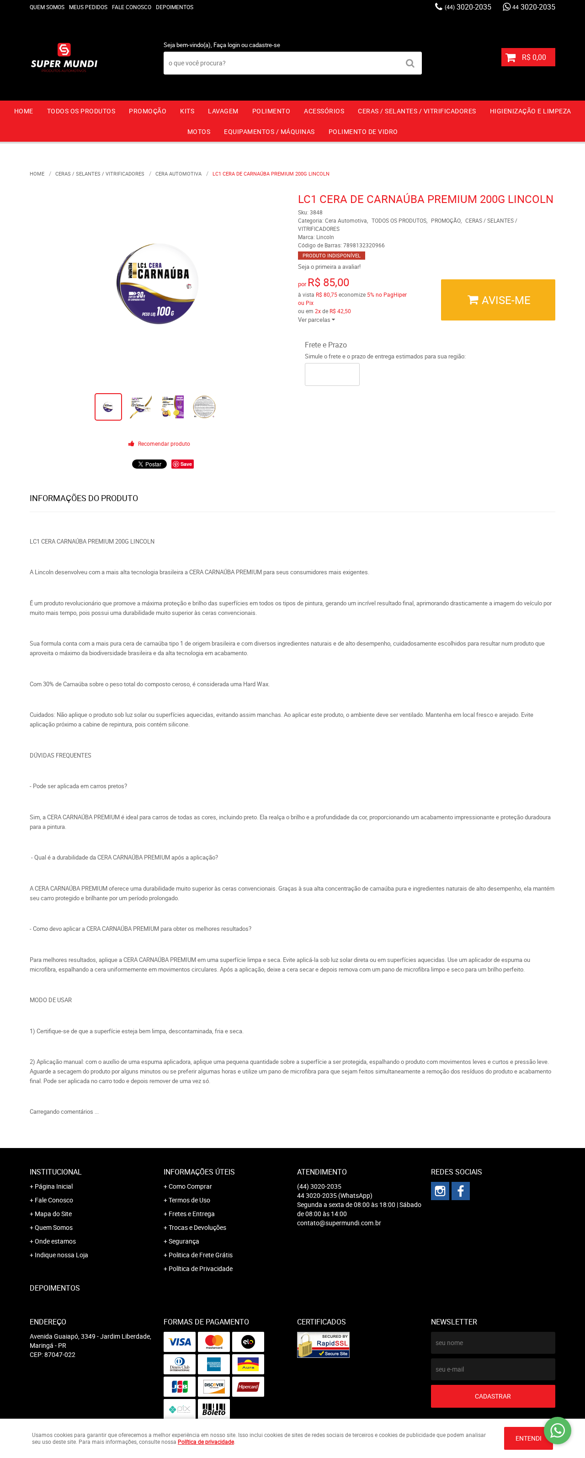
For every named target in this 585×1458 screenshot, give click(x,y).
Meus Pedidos (88, 7)
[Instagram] (440, 1191)
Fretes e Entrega (192, 1213)
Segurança (184, 1241)
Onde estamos (55, 1241)
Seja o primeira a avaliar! (329, 266)
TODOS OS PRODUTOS (81, 111)
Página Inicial (54, 1186)
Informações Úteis (199, 1172)
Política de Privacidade (201, 1268)
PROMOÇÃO (147, 111)
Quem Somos (47, 7)
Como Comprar (190, 1186)
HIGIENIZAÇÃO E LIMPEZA (530, 111)
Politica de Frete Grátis (201, 1254)
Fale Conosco (131, 7)
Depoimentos (174, 7)
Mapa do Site (53, 1213)
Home (23, 111)
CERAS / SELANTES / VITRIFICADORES (417, 111)
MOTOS (199, 131)
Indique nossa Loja (61, 1254)
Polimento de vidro (363, 131)
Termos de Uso (189, 1200)
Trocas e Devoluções (197, 1227)
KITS (187, 111)
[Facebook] (461, 1191)
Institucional (56, 1172)
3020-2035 (468, 7)
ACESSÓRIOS (324, 111)
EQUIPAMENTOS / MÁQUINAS (269, 131)
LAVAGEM (223, 111)
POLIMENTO (271, 111)
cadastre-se (264, 45)
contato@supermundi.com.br (339, 1222)
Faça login (226, 45)
